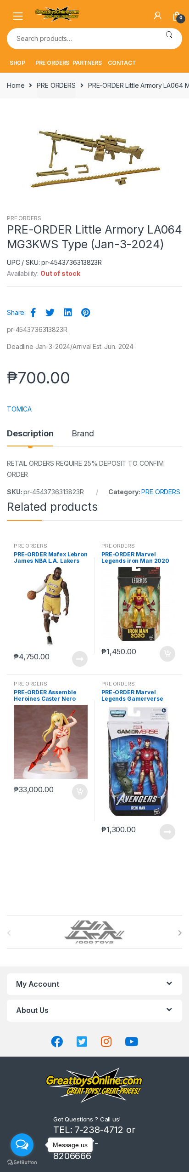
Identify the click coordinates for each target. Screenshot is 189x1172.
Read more (79, 659)
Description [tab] (30, 433)
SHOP (17, 62)
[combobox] (81, 38)
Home (15, 85)
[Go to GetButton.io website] (22, 1163)
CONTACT (122, 62)
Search (169, 38)
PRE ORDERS (52, 62)
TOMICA (19, 409)
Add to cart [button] (167, 654)
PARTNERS (87, 62)
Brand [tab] (83, 433)
